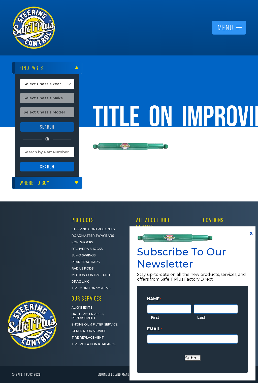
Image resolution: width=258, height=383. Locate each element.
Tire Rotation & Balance (94, 344)
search (47, 127)
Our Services (87, 298)
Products (83, 220)
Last (201, 317)
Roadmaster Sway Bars (93, 236)
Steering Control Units (93, 229)
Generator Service (89, 331)
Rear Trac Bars (86, 262)
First (155, 317)
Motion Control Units (92, 275)
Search (47, 166)
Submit (192, 358)
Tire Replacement (88, 337)
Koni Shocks (82, 242)
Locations (212, 220)
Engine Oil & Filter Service (95, 324)
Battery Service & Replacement (88, 316)
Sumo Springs (83, 255)
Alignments (82, 307)
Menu (226, 27)
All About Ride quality (153, 223)
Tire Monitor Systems (91, 288)
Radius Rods (82, 268)
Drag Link (80, 281)
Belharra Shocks (87, 249)
